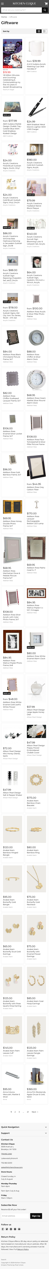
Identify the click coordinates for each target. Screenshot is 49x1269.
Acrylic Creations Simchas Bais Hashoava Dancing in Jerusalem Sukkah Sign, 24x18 (12, 241)
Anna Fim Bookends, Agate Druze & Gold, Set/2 (36, 1094)
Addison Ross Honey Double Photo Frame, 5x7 (12, 523)
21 (28, 1112)
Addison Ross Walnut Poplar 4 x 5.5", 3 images (35, 607)
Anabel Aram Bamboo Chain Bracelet (33, 803)
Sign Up (36, 1216)
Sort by (6, 31)
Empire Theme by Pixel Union (12, 1265)
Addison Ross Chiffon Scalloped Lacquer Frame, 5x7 (12, 398)
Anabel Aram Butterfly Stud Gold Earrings (12, 951)
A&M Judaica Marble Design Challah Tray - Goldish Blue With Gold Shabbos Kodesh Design (12, 128)
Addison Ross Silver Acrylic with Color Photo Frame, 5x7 (12, 617)
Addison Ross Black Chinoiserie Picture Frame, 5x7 (12, 356)
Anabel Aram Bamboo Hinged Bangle (10, 852)
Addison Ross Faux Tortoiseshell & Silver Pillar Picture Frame (36, 442)
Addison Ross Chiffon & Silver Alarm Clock (33, 356)
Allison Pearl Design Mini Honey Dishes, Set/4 (12, 753)
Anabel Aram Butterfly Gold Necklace (33, 902)
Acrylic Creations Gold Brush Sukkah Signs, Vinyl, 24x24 (12, 200)
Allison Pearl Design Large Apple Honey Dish (36, 712)
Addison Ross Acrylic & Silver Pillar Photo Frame (36, 314)
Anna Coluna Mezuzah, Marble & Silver (11, 1094)
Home (4, 17)
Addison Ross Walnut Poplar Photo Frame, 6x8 (12, 663)
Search (3, 1259)
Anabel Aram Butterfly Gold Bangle (9, 902)
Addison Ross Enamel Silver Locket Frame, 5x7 (12, 433)
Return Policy (23, 1249)
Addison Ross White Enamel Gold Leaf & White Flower (12, 704)
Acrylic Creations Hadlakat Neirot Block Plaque (34, 205)
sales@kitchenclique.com (12, 1167)
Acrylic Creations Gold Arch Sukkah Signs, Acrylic (35, 165)
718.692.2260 (6, 1154)
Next (34, 1112)
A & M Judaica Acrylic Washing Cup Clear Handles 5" (36, 66)
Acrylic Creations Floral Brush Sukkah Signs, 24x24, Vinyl (12, 165)
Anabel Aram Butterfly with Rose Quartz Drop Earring (12, 1003)
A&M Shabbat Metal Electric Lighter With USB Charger (36, 126)
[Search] (45, 10)
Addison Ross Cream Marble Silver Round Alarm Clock (36, 400)
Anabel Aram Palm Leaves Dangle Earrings (35, 1053)
